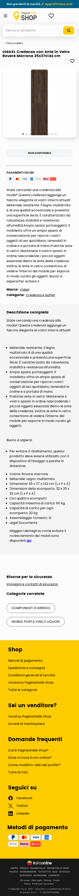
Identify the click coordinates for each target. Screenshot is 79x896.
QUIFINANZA (26, 875)
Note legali (37, 880)
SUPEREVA (54, 875)
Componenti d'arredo (31, 608)
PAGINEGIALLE (38, 868)
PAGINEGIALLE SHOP (58, 868)
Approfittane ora (58, 4)
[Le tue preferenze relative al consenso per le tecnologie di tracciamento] (72, 889)
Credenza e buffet (40, 295)
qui (29, 540)
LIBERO (14, 868)
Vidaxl (24, 289)
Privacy (47, 880)
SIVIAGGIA (64, 872)
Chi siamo (25, 880)
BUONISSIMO (40, 875)
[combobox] (39, 30)
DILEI (55, 872)
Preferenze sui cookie (43, 884)
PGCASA (13, 872)
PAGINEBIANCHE (28, 872)
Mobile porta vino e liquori (36, 621)
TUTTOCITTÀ (44, 872)
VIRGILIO (24, 868)
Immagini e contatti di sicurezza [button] (32, 584)
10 (56, 134)
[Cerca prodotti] (68, 30)
